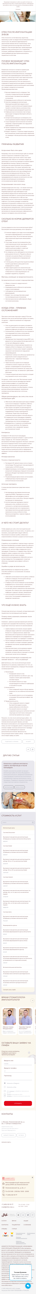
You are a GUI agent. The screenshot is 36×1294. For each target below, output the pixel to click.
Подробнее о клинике (11, 741)
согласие (11, 1091)
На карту (28, 741)
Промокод (7, 1076)
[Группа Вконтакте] (23, 1215)
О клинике (27, 1224)
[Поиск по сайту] (32, 822)
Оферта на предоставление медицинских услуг (21, 1242)
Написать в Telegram (13, 1083)
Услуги (4, 1220)
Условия (9, 1094)
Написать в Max (11, 1087)
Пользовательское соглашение (20, 1234)
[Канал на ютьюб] (32, 1215)
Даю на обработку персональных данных (18, 1091)
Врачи (14, 1220)
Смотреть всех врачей (32, 1000)
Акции (26, 1220)
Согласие (9, 1096)
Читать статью (19, 787)
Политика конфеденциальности (21, 1238)
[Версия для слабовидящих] (18, 1215)
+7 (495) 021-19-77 (7, 1204)
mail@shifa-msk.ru (8, 1207)
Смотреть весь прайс (9, 989)
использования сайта (14, 1094)
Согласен (18, 9)
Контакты (5, 1224)
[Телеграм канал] (28, 1215)
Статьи (14, 1228)
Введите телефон (10, 1068)
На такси (21, 1135)
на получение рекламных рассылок (18, 1096)
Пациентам (16, 1224)
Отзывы (4, 1228)
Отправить (18, 1103)
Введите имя (8, 1060)
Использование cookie (31, 1234)
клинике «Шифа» (7, 727)
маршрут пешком (9, 1135)
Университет (9, 1178)
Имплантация (9, 787)
